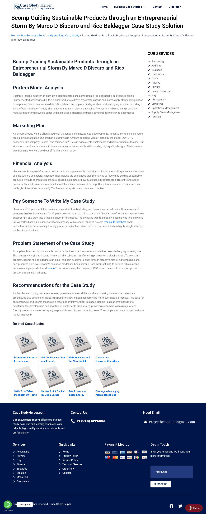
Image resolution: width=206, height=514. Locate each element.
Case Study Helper (60, 504)
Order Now (175, 6)
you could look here (115, 222)
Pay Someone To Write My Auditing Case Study (50, 35)
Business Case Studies (128, 6)
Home (104, 6)
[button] (171, 472)
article (51, 268)
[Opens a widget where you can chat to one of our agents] (194, 508)
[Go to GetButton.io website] (8, 511)
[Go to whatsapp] (8, 504)
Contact (157, 6)
